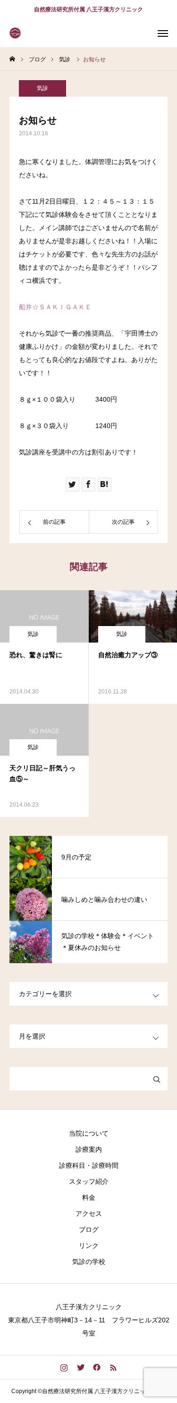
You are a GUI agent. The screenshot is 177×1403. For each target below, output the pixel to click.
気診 (42, 88)
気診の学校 (88, 1261)
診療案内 (89, 1149)
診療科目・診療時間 (88, 1165)
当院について (89, 1133)
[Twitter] (80, 1367)
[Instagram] (64, 1367)
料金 (88, 1197)
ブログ (89, 1229)
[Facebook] (97, 1367)
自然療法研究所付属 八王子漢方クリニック (88, 9)
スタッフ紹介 (89, 1181)
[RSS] (113, 1367)
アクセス (89, 1213)
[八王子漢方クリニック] (16, 33)
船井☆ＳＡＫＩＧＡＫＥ (55, 307)
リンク (89, 1245)
